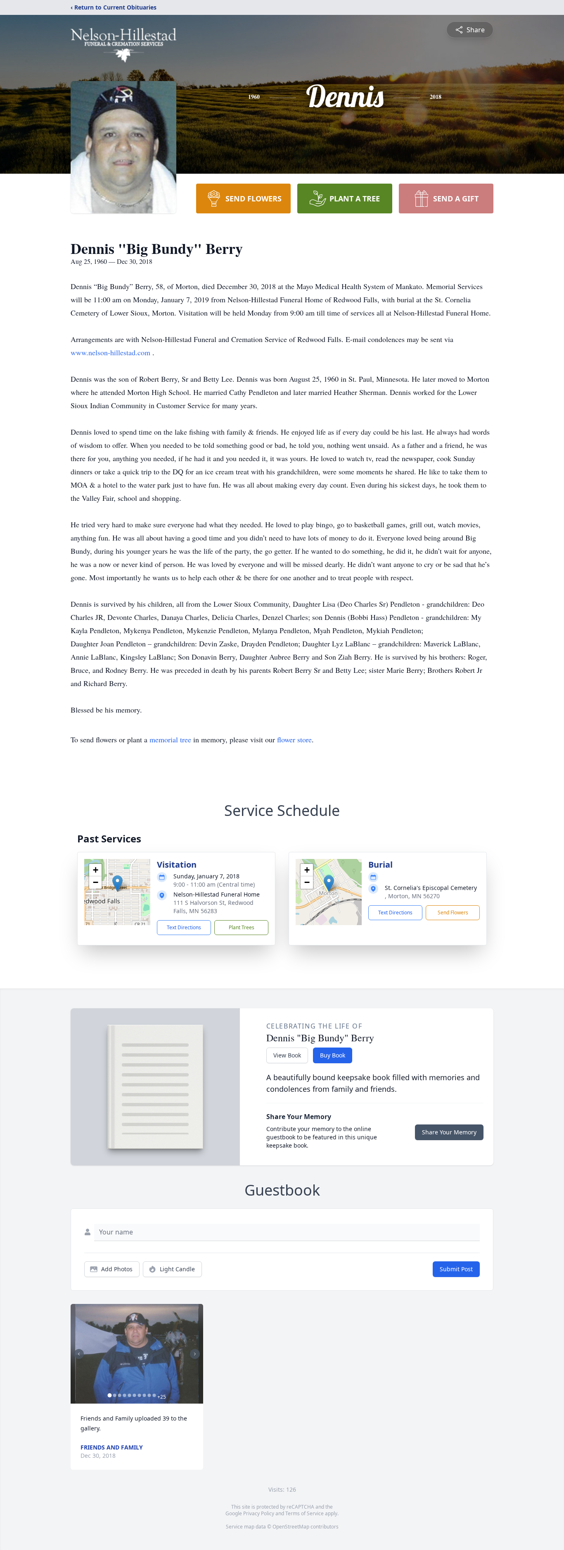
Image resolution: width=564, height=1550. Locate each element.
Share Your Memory (449, 1132)
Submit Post (456, 1269)
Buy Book (332, 1055)
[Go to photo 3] (119, 1395)
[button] (117, 883)
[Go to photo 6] (134, 1395)
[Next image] (195, 1354)
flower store (294, 739)
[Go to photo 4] (124, 1395)
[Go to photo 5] (129, 1395)
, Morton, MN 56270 (412, 896)
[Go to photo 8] (144, 1395)
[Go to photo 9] (149, 1395)
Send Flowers (453, 912)
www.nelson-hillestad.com (111, 352)
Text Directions (184, 927)
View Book (287, 1055)
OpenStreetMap (291, 1526)
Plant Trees (241, 927)
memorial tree (170, 739)
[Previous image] (79, 1354)
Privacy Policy (258, 1513)
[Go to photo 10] (154, 1395)
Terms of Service (304, 1513)
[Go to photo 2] (114, 1395)
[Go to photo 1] (109, 1395)
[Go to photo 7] (139, 1395)
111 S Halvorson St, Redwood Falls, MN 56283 (213, 907)
